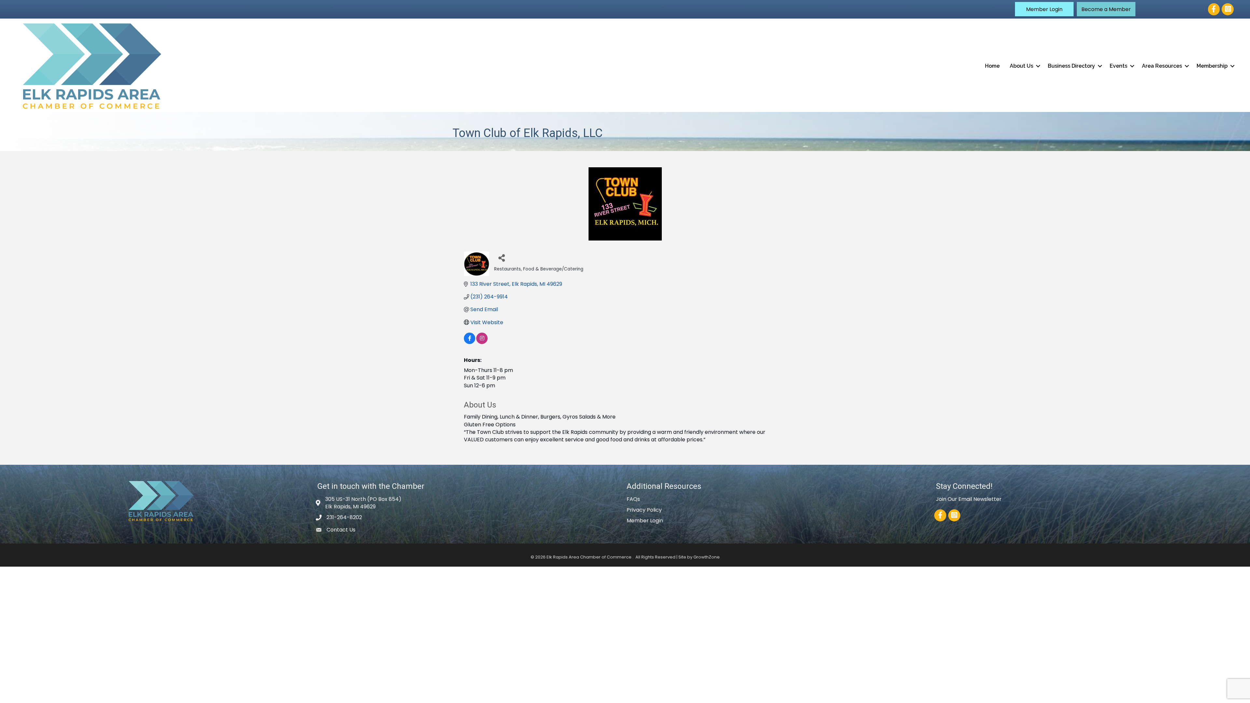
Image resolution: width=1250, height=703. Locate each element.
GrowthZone (706, 557)
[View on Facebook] (469, 342)
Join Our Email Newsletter (969, 499)
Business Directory (1071, 66)
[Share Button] (501, 257)
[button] (1044, 9)
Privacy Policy (644, 510)
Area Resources (1162, 66)
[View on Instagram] (482, 342)
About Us (1021, 66)
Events (1118, 66)
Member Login (645, 520)
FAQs (633, 499)
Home (992, 66)
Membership (1212, 66)
